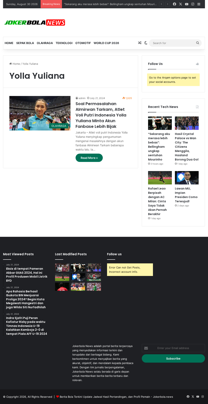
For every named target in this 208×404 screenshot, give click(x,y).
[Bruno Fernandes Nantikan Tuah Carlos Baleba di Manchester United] (62, 287)
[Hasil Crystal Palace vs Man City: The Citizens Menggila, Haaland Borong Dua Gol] (187, 123)
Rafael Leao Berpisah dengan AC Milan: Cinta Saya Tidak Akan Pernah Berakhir (157, 201)
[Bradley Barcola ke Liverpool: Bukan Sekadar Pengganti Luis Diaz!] (78, 287)
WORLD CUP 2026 (106, 43)
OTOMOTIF (83, 43)
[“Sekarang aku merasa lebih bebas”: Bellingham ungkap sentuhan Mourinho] (160, 123)
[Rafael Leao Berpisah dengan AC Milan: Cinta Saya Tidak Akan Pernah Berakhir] (160, 177)
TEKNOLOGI (64, 43)
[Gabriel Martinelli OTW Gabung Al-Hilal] (94, 277)
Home (9, 43)
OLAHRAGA (45, 43)
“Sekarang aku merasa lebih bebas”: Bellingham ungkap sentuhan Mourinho (111, 4)
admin (82, 98)
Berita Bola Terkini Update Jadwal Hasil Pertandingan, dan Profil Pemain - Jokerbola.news (116, 396)
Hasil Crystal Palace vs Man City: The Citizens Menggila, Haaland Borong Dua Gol (186, 147)
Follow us (114, 254)
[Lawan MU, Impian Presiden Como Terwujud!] (187, 177)
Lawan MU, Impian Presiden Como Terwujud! (186, 194)
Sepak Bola (25, 43)
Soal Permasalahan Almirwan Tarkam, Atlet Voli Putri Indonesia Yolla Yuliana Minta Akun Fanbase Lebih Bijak (101, 115)
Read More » (89, 157)
